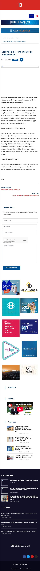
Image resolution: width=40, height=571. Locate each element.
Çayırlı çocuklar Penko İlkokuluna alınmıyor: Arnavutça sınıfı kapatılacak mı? (23, 429)
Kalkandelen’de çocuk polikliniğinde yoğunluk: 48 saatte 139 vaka (23, 439)
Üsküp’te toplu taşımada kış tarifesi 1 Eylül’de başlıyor (23, 456)
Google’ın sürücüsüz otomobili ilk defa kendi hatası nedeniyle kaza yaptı (24, 489)
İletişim (22, 569)
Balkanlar (10, 38)
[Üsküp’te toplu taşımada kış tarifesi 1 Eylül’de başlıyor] (10, 457)
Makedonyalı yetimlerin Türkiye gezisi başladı (24, 480)
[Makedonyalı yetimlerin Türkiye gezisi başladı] (4, 483)
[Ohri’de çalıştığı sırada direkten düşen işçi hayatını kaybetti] (10, 448)
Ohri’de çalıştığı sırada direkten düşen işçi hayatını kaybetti (23, 448)
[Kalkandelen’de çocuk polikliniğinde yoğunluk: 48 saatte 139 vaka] (10, 439)
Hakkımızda (15, 569)
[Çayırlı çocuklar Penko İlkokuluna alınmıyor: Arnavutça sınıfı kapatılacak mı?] (10, 428)
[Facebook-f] (24, 556)
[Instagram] (36, 556)
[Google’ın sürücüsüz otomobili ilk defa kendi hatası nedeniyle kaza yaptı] (4, 490)
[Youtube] (32, 556)
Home (4, 38)
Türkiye (17, 38)
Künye (28, 569)
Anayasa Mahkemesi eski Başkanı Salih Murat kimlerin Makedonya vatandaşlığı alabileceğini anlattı (24, 497)
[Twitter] (28, 556)
